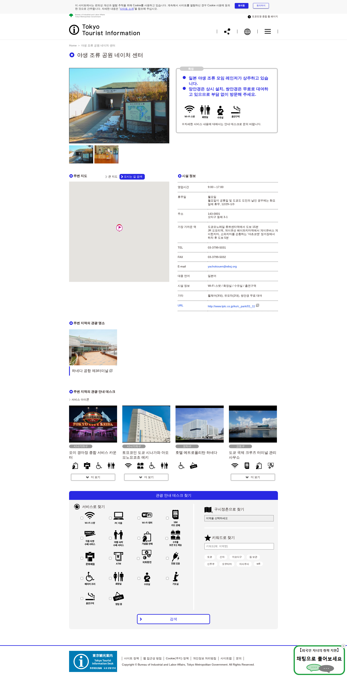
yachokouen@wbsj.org (222, 266)
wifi (258, 563)
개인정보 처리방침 (204, 658)
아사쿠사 (244, 564)
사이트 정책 (131, 658)
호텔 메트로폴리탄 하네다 (196, 453)
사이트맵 (226, 658)
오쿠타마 (227, 564)
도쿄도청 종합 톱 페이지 (264, 16)
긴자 (222, 557)
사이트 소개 (127, 8)
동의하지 (261, 5)
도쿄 (209, 557)
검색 (173, 619)
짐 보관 (253, 557)
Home (73, 45)
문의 (239, 658)
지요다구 (237, 557)
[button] (119, 228)
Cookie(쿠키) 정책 (177, 658)
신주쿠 (210, 564)
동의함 (241, 5)
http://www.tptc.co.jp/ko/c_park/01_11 (231, 306)
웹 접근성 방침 (152, 658)
